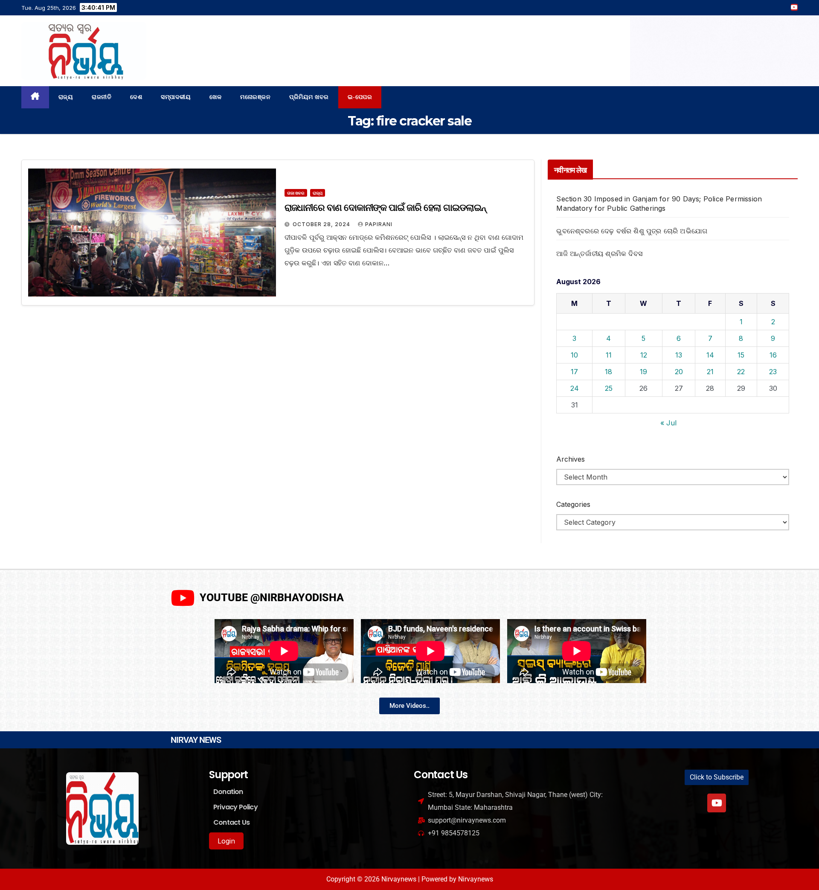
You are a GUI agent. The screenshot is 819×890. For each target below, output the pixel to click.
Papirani (378, 224)
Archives (570, 459)
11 (609, 355)
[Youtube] (716, 803)
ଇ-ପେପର (360, 97)
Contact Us (231, 822)
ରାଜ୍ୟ (65, 97)
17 (574, 371)
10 (574, 355)
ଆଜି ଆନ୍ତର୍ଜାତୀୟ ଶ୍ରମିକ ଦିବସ (599, 253)
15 (741, 355)
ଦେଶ (136, 97)
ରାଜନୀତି (101, 97)
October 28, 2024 (322, 224)
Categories (573, 504)
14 (710, 355)
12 (643, 355)
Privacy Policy (235, 807)
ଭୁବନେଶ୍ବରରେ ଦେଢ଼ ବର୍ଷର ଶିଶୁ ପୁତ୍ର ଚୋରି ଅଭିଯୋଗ (631, 231)
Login (226, 841)
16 (773, 355)
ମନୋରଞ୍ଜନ (255, 97)
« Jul (668, 423)
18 (608, 371)
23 (773, 371)
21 (710, 371)
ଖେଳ (215, 97)
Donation (228, 792)
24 (574, 388)
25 (609, 388)
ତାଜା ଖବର (296, 192)
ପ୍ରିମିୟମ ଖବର (309, 97)
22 (741, 371)
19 (643, 371)
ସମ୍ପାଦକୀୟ (176, 97)
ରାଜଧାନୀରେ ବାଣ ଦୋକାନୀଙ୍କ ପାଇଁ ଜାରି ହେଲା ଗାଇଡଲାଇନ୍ (385, 207)
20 (679, 371)
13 (678, 355)
